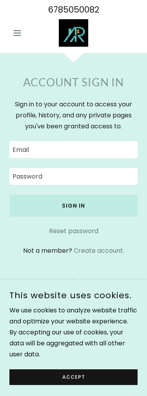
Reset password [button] (73, 230)
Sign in (73, 206)
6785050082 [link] (73, 10)
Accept (73, 377)
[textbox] (73, 150)
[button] (19, 33)
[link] (73, 33)
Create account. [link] (99, 250)
